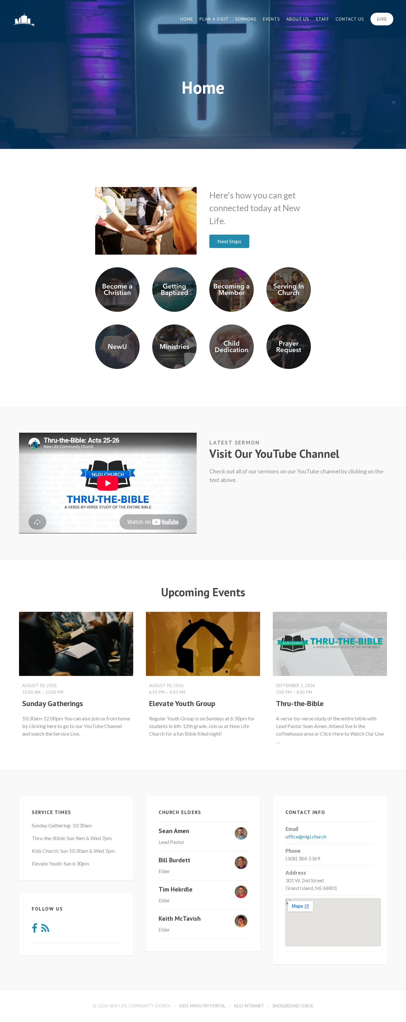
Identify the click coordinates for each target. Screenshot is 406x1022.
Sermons (246, 19)
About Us (297, 19)
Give (382, 19)
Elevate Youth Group (182, 703)
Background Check (293, 1006)
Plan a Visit (214, 19)
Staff (322, 19)
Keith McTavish (180, 918)
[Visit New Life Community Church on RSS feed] (45, 930)
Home (186, 19)
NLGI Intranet (249, 1006)
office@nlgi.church (305, 836)
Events (271, 19)
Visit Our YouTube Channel (274, 453)
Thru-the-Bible (300, 703)
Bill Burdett (174, 860)
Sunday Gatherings (52, 703)
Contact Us (350, 19)
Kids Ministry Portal (202, 1006)
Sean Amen (174, 831)
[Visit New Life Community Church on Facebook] (34, 930)
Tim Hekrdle (176, 889)
